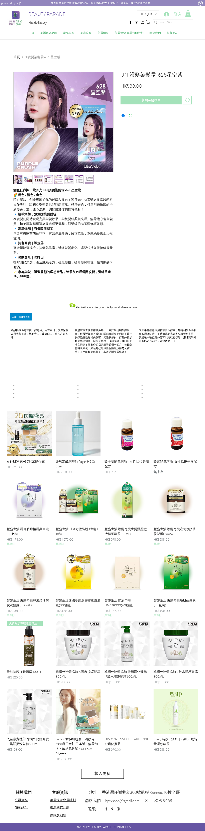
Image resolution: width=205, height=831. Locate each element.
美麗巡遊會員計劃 (63, 800)
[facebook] (131, 22)
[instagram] (143, 22)
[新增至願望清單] (187, 100)
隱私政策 (21, 807)
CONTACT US (122, 827)
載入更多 (102, 773)
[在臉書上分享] (123, 115)
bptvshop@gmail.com (122, 801)
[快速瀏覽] (29, 433)
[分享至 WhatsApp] (130, 115)
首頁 (16, 57)
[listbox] (148, 14)
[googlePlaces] (137, 22)
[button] (148, 14)
